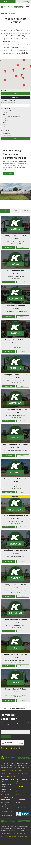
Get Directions (8, 247)
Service (18, 783)
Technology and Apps (6, 811)
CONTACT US (21, 800)
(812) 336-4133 (17, 313)
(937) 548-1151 (17, 488)
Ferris (4, 122)
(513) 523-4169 (17, 592)
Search (15, 138)
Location (15, 93)
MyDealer (3, 806)
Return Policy (12, 773)
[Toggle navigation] (27, 6)
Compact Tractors (6, 784)
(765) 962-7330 (17, 627)
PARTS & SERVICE (22, 779)
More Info (22, 247)
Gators (3, 792)
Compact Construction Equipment (11, 116)
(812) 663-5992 (17, 452)
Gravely (5, 124)
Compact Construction (7, 789)
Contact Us (4, 13)
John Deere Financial (6, 809)
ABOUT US (20, 787)
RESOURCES (5, 800)
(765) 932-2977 (17, 523)
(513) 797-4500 (17, 243)
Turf (4, 114)
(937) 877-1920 (17, 662)
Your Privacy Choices (9, 776)
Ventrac (5, 128)
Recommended (7, 135)
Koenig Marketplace (6, 815)
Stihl (4, 126)
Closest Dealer (6, 133)
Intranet (20, 773)
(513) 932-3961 (17, 558)
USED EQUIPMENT (8, 797)
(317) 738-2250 (17, 382)
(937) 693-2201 (17, 347)
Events (2, 813)
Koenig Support (5, 802)
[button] (23, 85)
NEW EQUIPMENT (7, 779)
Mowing (3, 782)
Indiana (18, 708)
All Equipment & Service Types (10, 110)
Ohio (11, 708)
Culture (18, 792)
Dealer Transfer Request (23, 807)
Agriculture (5, 112)
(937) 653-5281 (17, 696)
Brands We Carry (5, 794)
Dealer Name (15, 97)
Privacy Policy (4, 773)
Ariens (4, 118)
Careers (18, 794)
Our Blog (3, 804)
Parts (17, 781)
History (18, 789)
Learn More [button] (8, 173)
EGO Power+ (6, 120)
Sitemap (25, 773)
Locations (7, 1)
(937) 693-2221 (17, 278)
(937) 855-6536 (17, 417)
